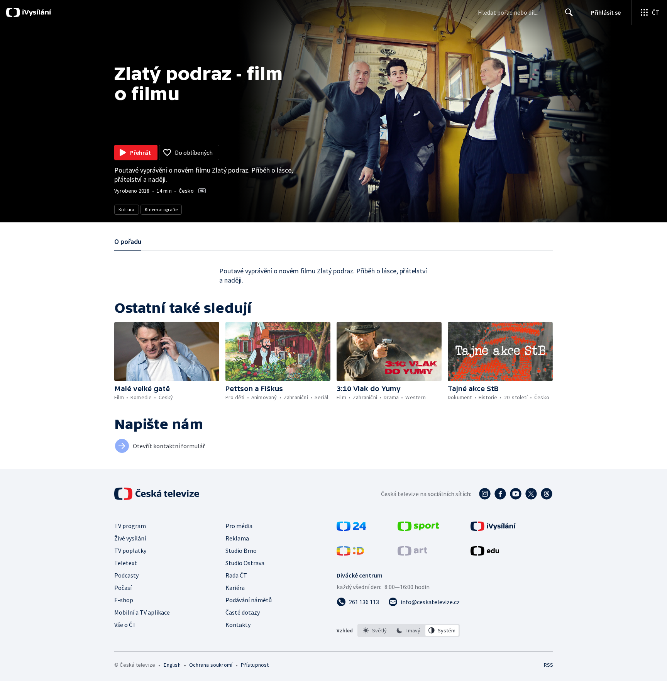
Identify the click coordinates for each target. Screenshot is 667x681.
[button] (166, 351)
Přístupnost (255, 664)
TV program (130, 526)
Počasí (123, 587)
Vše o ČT (125, 624)
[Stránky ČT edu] (485, 553)
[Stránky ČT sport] (418, 528)
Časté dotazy (242, 612)
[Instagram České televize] (485, 494)
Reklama (237, 538)
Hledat (569, 12)
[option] (375, 630)
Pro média (238, 526)
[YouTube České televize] (516, 494)
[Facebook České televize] (500, 494)
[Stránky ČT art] (412, 553)
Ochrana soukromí (210, 664)
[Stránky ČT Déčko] (350, 553)
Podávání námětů (248, 600)
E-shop (123, 600)
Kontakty (238, 624)
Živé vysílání (130, 538)
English (172, 664)
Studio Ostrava (244, 563)
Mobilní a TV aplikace (142, 612)
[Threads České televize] (546, 494)
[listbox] (408, 630)
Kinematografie (161, 209)
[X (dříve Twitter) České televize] (531, 494)
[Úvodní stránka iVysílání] (35, 12)
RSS (548, 664)
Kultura (127, 209)
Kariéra (235, 587)
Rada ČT (236, 575)
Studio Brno (241, 550)
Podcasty (126, 575)
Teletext (125, 563)
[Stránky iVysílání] (493, 528)
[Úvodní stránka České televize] (157, 494)
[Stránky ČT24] (351, 528)
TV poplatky (130, 550)
